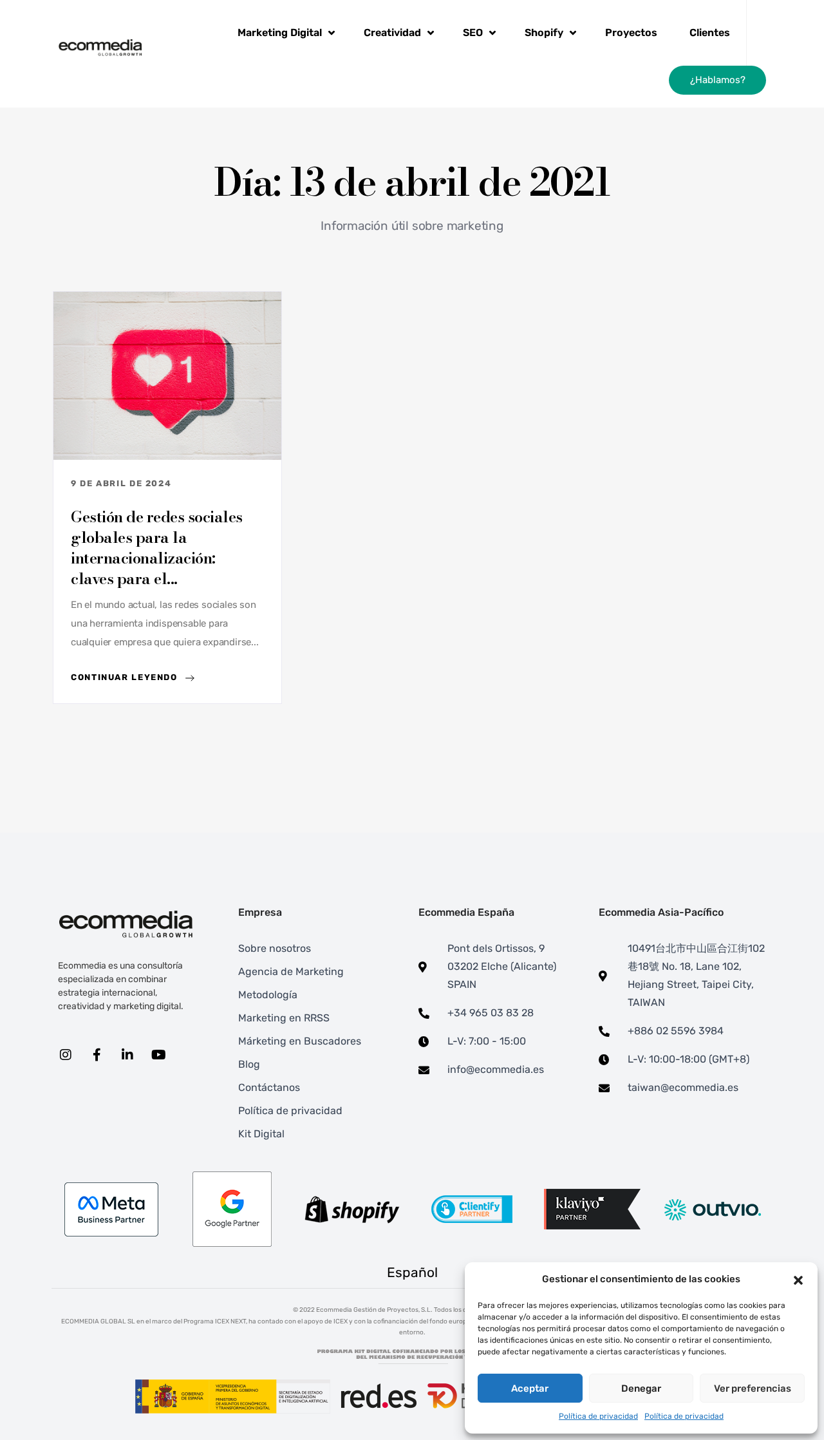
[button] (798, 1279)
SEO (473, 32)
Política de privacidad (598, 1416)
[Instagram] (65, 1054)
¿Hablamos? (717, 80)
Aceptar (529, 1388)
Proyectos (631, 32)
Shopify (544, 32)
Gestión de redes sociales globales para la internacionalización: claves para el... (157, 548)
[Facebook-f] (96, 1054)
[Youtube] (158, 1054)
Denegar (641, 1388)
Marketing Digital (280, 32)
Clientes (709, 32)
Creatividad (392, 32)
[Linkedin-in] (127, 1054)
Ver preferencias (752, 1388)
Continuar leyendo (125, 677)
